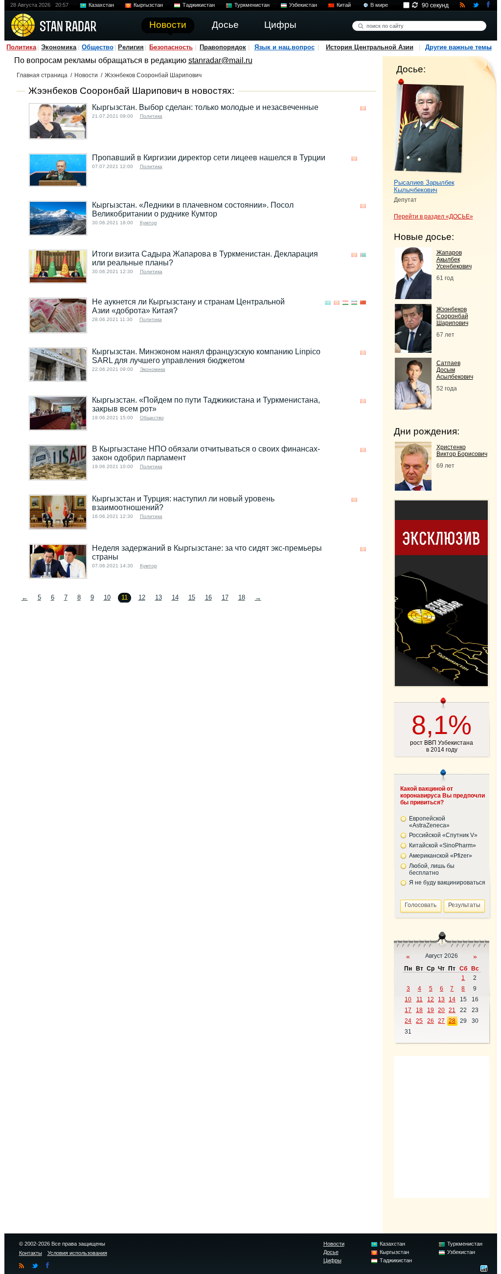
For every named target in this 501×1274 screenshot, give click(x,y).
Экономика (58, 47)
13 (158, 597)
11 (419, 999)
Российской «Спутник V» (443, 835)
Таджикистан (198, 5)
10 (107, 597)
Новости (86, 75)
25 (419, 1020)
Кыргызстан (148, 5)
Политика (21, 47)
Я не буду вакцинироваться (447, 882)
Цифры (332, 1260)
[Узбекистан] (354, 303)
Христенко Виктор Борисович (461, 450)
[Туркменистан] (363, 255)
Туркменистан (252, 5)
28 (452, 1020)
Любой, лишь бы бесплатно (432, 869)
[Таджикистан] (345, 303)
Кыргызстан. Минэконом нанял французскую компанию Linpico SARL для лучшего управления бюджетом (206, 356)
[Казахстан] (328, 303)
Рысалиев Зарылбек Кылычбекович (424, 186)
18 (241, 597)
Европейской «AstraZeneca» (429, 822)
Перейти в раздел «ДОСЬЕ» (433, 216)
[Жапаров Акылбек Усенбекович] (413, 296)
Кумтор (148, 222)
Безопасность (171, 47)
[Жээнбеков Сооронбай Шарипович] (413, 350)
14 (175, 597)
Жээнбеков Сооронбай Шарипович (452, 316)
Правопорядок (223, 47)
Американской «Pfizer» (440, 855)
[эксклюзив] (441, 683)
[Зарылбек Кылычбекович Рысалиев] (429, 126)
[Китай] (363, 303)
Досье (331, 1252)
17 (225, 597)
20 (441, 1010)
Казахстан (101, 5)
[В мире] (363, 158)
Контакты (30, 1253)
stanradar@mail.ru (220, 60)
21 (452, 1010)
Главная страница (42, 75)
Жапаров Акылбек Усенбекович (454, 259)
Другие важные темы (458, 47)
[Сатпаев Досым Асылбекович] (413, 407)
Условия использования (77, 1253)
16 (208, 597)
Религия (131, 47)
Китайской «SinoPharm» (442, 845)
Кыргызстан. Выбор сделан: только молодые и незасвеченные (205, 107)
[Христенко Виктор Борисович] (413, 488)
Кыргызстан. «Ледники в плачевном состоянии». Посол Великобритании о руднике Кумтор (193, 209)
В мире (379, 5)
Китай (344, 5)
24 (408, 1020)
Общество (98, 47)
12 (141, 597)
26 (430, 1020)
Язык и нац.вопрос (284, 47)
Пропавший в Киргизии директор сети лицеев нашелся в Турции (208, 157)
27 (441, 1020)
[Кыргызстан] (363, 108)
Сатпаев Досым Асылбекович (454, 370)
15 (191, 597)
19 (430, 1010)
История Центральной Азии (369, 47)
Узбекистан (303, 5)
